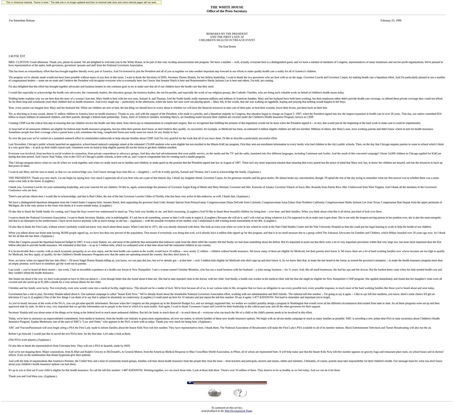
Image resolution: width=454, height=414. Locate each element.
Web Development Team (238, 410)
